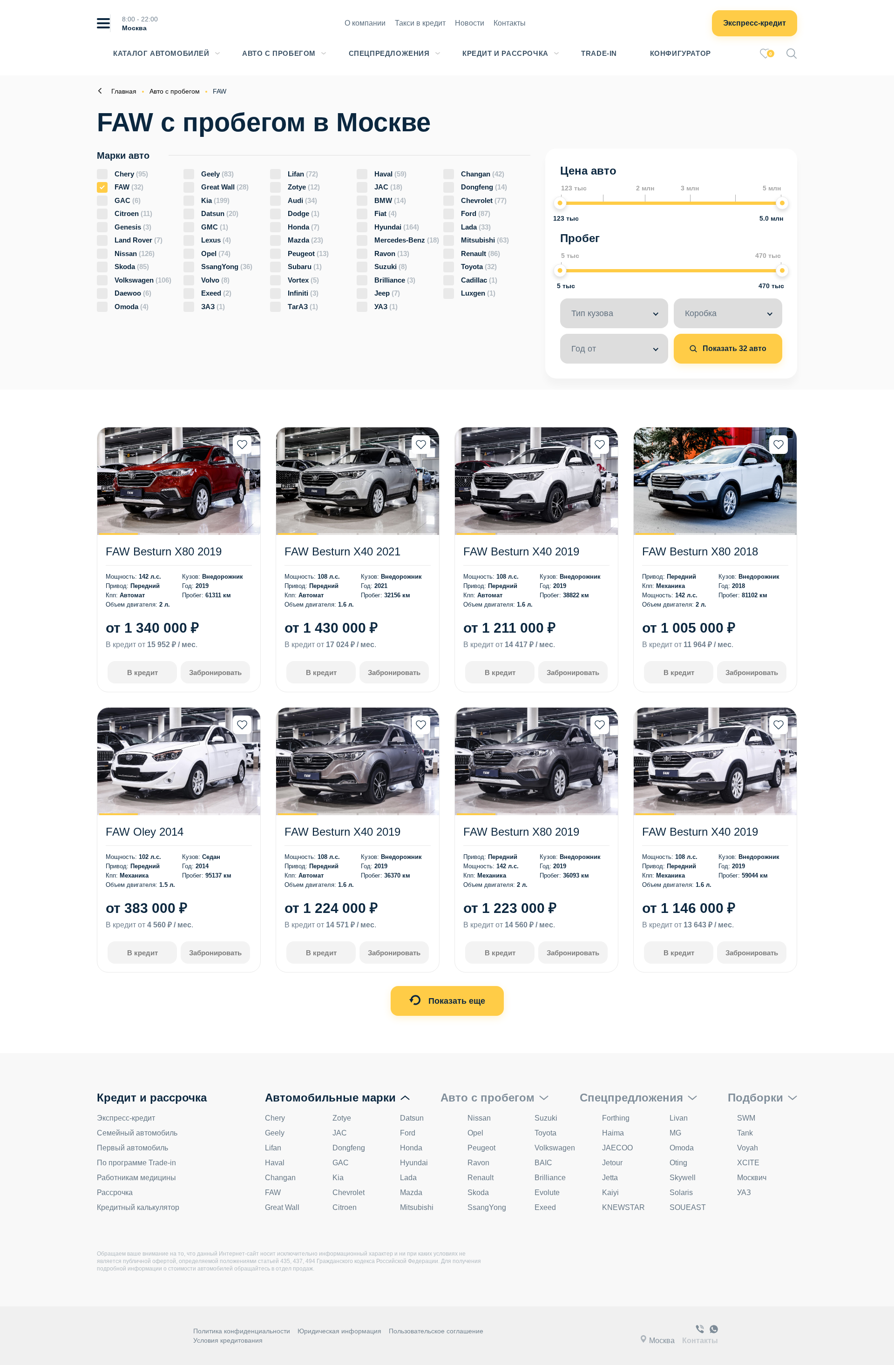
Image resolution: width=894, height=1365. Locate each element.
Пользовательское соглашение (436, 1331)
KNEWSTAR (623, 1207)
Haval (390, 174)
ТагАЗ (303, 307)
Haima (613, 1133)
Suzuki (390, 266)
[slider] (560, 202)
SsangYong (226, 266)
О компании (365, 23)
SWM (746, 1118)
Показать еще (455, 1001)
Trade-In (599, 53)
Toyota (479, 266)
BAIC (543, 1163)
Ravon (391, 253)
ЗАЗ (213, 307)
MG (675, 1133)
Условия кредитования (228, 1340)
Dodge (303, 213)
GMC (214, 227)
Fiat (385, 213)
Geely (217, 174)
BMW (390, 200)
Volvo (215, 280)
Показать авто (733, 348)
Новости (469, 23)
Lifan (303, 174)
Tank (745, 1133)
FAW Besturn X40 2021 (342, 551)
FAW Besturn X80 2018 (700, 551)
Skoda (132, 266)
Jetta (610, 1178)
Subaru (305, 266)
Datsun (219, 213)
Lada (476, 227)
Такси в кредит (420, 23)
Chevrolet (484, 200)
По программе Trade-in (136, 1163)
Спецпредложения (389, 53)
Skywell (683, 1178)
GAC (128, 200)
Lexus (216, 240)
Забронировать (215, 672)
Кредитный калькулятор (138, 1207)
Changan (482, 174)
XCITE (748, 1163)
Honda (303, 227)
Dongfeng (484, 187)
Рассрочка (115, 1192)
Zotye (304, 187)
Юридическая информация (339, 1331)
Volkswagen (143, 280)
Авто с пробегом (279, 53)
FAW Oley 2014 (144, 831)
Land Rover (139, 240)
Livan (679, 1118)
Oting (678, 1163)
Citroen (133, 213)
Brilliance (394, 280)
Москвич (751, 1178)
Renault (480, 253)
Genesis (133, 227)
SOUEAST (688, 1207)
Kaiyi (610, 1192)
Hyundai (396, 227)
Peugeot (308, 253)
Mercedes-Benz (406, 240)
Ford (475, 213)
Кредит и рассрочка (505, 53)
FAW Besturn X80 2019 (164, 551)
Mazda (305, 240)
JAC (388, 187)
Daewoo (133, 293)
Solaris (681, 1192)
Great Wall (225, 187)
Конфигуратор (680, 53)
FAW (129, 187)
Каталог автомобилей (161, 53)
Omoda (132, 307)
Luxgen (478, 293)
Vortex (303, 280)
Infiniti (303, 293)
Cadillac (479, 280)
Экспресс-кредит (754, 23)
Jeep (387, 293)
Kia (215, 200)
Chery (131, 174)
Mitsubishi (485, 240)
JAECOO (617, 1148)
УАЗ (386, 307)
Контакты (510, 23)
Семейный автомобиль (137, 1133)
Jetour (612, 1163)
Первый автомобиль (132, 1148)
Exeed (216, 293)
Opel (215, 253)
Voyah (747, 1148)
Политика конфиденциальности (241, 1331)
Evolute (547, 1192)
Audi (302, 200)
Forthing (616, 1118)
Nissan (135, 253)
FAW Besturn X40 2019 (521, 551)
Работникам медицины (136, 1178)
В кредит (142, 672)
